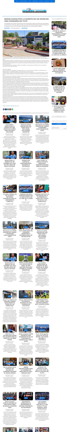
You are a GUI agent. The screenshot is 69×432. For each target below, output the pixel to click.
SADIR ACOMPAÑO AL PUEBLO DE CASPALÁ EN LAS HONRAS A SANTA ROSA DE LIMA (59, 109)
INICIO (17, 1)
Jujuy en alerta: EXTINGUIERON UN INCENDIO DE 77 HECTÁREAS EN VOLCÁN (59, 89)
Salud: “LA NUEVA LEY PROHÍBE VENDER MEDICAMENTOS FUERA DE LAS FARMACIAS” (10, 302)
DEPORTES (26, 190)
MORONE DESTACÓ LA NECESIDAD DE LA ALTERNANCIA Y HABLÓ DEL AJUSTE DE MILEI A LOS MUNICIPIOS (42, 197)
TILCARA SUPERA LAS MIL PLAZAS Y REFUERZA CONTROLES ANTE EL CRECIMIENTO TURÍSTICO (10, 197)
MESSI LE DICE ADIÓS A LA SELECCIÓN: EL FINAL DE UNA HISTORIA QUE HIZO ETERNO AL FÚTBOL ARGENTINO (26, 266)
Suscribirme (59, 123)
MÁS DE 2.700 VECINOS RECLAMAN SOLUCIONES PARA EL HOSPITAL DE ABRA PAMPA (10, 337)
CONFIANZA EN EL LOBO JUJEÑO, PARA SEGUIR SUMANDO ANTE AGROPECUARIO (42, 302)
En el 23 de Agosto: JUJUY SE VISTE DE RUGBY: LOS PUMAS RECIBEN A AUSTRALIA (42, 337)
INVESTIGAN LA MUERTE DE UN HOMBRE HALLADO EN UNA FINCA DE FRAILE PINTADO (9, 163)
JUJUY (30, 1)
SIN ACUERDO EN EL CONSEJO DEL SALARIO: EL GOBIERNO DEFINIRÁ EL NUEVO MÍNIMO (9, 370)
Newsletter (59, 116)
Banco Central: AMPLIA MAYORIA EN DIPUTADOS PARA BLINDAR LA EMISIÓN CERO (10, 404)
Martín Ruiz (24, 28)
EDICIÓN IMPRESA (23, 1)
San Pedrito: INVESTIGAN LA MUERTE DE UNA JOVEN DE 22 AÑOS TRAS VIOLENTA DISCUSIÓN (10, 128)
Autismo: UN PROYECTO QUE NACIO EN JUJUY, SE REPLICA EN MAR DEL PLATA (42, 370)
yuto (18, 105)
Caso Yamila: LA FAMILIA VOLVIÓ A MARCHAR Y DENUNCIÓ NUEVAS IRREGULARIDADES (42, 163)
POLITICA (41, 1)
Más (51, 1)
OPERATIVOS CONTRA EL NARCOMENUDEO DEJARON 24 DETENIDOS (25, 163)
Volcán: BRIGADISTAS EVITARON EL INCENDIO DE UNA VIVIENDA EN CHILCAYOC (26, 302)
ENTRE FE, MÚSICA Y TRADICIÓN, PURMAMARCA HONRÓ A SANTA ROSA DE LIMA (59, 34)
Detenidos (12, 105)
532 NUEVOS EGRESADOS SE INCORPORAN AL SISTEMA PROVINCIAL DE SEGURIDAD (26, 404)
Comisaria (8, 105)
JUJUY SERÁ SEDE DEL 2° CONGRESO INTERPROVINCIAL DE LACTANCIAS (59, 71)
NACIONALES (35, 1)
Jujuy (16, 105)
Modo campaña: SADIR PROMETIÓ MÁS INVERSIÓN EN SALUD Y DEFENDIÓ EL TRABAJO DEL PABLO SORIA (26, 337)
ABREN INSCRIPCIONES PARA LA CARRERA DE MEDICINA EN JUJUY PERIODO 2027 (26, 370)
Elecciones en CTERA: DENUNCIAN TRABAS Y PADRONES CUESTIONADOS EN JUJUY (42, 127)
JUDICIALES (47, 1)
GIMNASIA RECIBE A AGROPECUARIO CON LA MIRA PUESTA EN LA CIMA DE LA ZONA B (26, 197)
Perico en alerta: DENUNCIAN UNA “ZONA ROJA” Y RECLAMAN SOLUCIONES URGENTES (25, 128)
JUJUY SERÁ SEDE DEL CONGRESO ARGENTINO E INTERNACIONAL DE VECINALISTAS (26, 233)
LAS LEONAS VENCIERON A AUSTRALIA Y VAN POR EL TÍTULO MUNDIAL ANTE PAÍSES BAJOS (42, 405)
